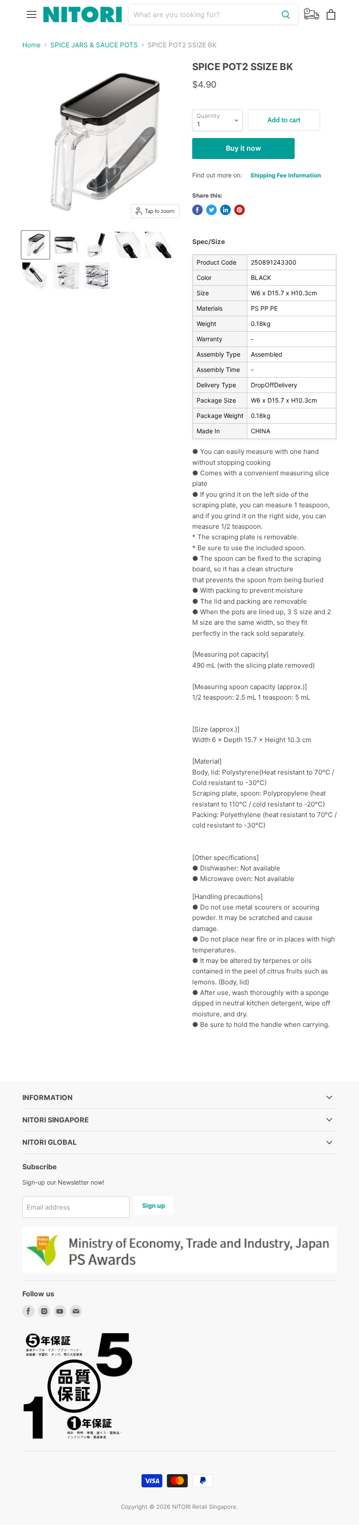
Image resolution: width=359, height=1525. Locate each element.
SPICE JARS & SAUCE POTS (94, 45)
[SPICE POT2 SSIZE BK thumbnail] (35, 245)
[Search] (286, 14)
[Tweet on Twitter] (211, 210)
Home (31, 45)
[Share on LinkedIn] (225, 210)
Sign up (153, 1205)
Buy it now (243, 148)
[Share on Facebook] (197, 210)
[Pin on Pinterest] (239, 210)
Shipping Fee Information (285, 175)
